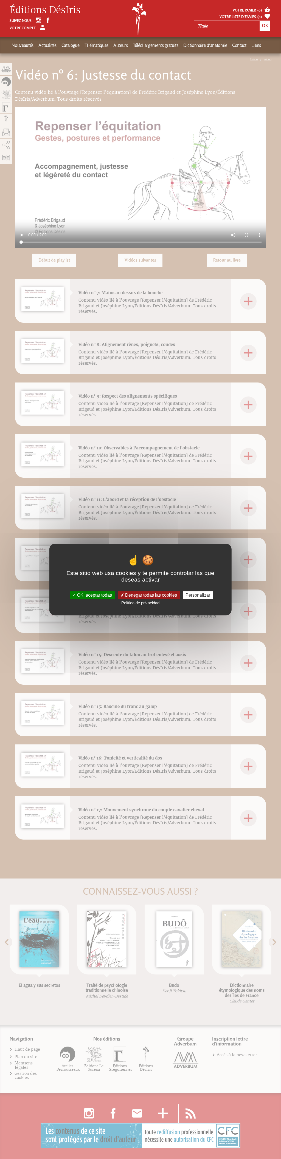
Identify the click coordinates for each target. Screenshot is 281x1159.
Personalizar (198, 595)
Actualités (47, 45)
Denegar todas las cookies (150, 595)
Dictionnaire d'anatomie (205, 45)
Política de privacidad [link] (140, 602)
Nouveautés (22, 45)
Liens (256, 45)
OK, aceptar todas (94, 595)
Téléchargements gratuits (155, 45)
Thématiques (96, 45)
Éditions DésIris (45, 10)
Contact (239, 45)
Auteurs (120, 45)
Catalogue (70, 45)
